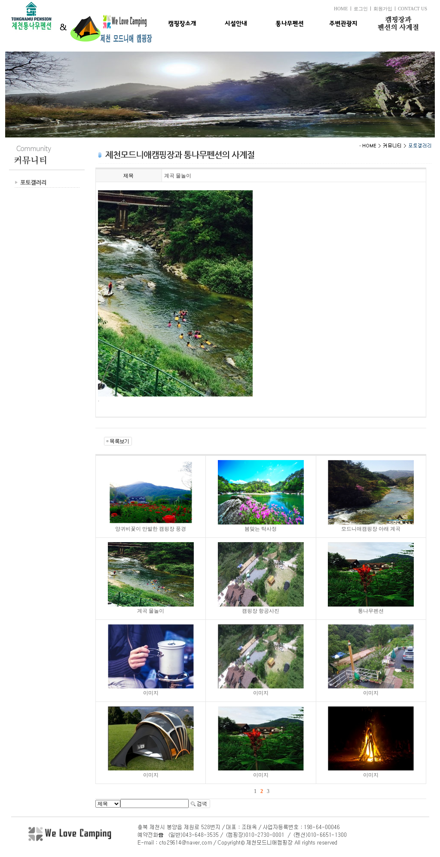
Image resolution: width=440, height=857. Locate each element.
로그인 (361, 8)
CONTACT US (412, 8)
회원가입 (382, 8)
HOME (341, 8)
